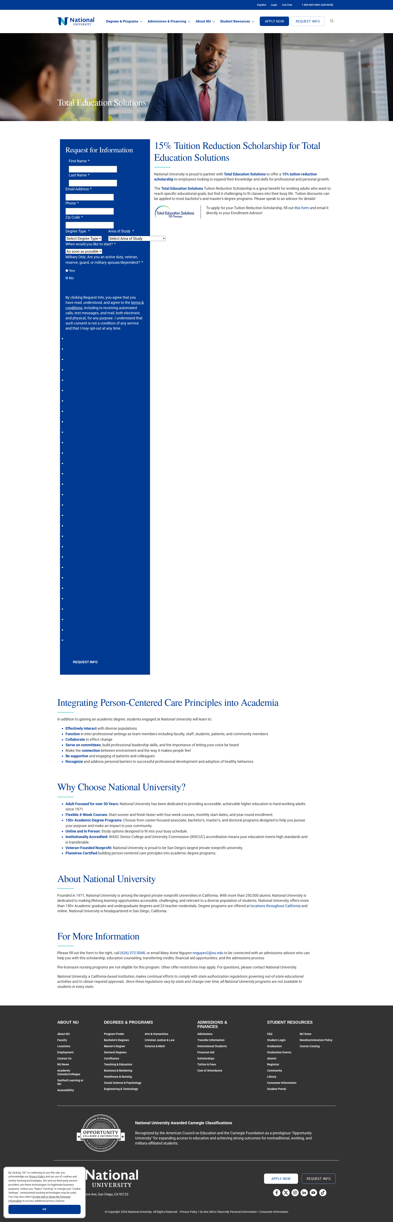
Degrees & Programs (122, 21)
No (71, 278)
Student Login (276, 1040)
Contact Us (64, 1058)
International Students (212, 1046)
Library (271, 1076)
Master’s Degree (114, 1046)
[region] (44, 1192)
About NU (203, 21)
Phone (72, 203)
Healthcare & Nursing (118, 1076)
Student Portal (276, 1089)
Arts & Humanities (156, 1034)
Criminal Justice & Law (159, 1040)
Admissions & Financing (167, 21)
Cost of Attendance (209, 1070)
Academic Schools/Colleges (68, 1072)
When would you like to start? (91, 244)
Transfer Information (211, 1040)
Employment (65, 1052)
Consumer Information (281, 1082)
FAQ (269, 1034)
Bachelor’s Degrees (116, 1040)
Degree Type (78, 231)
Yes (72, 270)
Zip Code (74, 217)
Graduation (274, 1046)
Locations (63, 1046)
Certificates (111, 1058)
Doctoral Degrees (115, 1052)
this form (301, 208)
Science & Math (155, 1046)
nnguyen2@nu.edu (208, 953)
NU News (63, 1064)
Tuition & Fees (206, 1064)
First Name (79, 161)
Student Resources (235, 21)
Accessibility (65, 1090)
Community (274, 1070)
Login (274, 4)
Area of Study (121, 231)
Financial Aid (205, 1052)
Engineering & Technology (121, 1089)
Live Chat (287, 4)
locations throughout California (275, 906)
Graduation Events (279, 1052)
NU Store (305, 1034)
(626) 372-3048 (132, 953)
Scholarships (205, 1058)
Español (261, 4)
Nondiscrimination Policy (316, 1040)
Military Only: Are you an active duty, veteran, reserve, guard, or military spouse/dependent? (104, 260)
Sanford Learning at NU (70, 1082)
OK (44, 1209)
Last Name (79, 175)
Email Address (79, 189)
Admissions (204, 1034)
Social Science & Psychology (122, 1082)
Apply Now (274, 21)
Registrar (273, 1064)
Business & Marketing (118, 1070)
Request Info (308, 21)
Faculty (62, 1040)
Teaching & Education (118, 1064)
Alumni (271, 1058)
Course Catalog (310, 1046)
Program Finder (114, 1034)
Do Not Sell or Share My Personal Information (228, 1211)
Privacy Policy (188, 1211)
